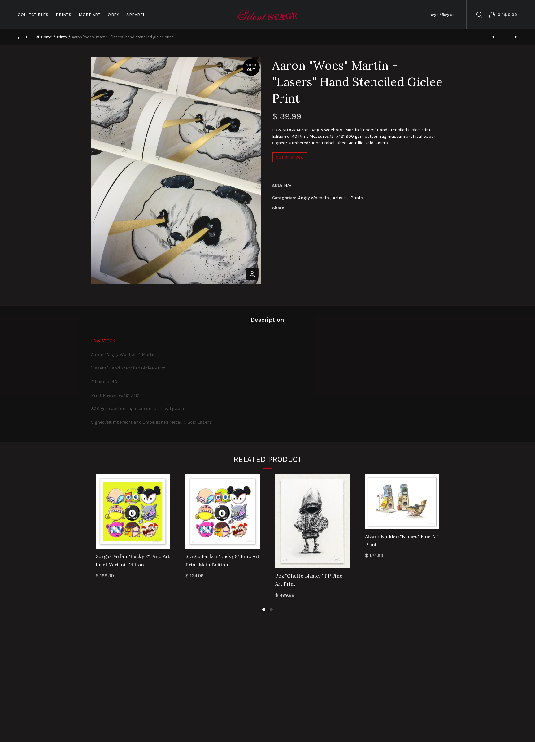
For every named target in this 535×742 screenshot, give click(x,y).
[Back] (22, 37)
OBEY (113, 14)
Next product (512, 37)
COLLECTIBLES (33, 14)
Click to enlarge (252, 274)
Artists (340, 197)
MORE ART (89, 14)
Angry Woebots (313, 197)
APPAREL (135, 14)
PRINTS (63, 14)
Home (46, 37)
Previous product (497, 37)
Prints (62, 37)
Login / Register (442, 14)
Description (267, 319)
